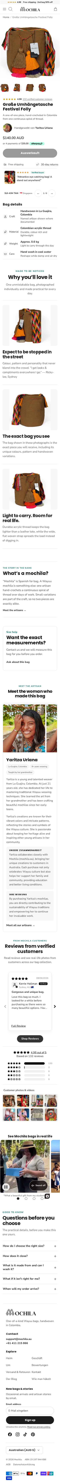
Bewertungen (40, 1365)
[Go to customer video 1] (18, 1198)
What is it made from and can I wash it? (23, 1267)
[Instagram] (17, 1434)
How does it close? (15, 1256)
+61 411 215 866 (17, 1343)
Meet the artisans (14, 610)
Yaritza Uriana (44, 128)
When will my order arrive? (21, 1289)
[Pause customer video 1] (6, 1187)
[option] (30, 50)
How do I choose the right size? (23, 1246)
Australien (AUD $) (22, 1450)
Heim (9, 1358)
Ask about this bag (18, 662)
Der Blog (11, 1379)
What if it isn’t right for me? (21, 1279)
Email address (13, 1404)
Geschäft (37, 1358)
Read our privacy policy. (38, 1426)
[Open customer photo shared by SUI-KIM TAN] (9, 177)
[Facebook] (9, 1434)
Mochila (18, 1459)
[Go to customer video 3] (34, 1198)
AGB (8, 1464)
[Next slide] (54, 1006)
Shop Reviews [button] (30, 1039)
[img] (20, 979)
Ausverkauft (30, 153)
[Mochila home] (21, 1312)
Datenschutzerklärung (24, 1464)
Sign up (30, 1420)
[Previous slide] (5, 1006)
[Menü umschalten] (4, 9)
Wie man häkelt (41, 1379)
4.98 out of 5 (38, 1052)
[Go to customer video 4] (42, 1198)
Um (8, 1365)
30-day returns (49, 164)
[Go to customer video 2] (26, 1198)
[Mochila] (30, 9)
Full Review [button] (18, 1026)
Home (6, 17)
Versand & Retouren (17, 1372)
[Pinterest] (32, 1434)
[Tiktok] (25, 1434)
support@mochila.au (19, 1339)
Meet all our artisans (20, 925)
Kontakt (36, 1372)
